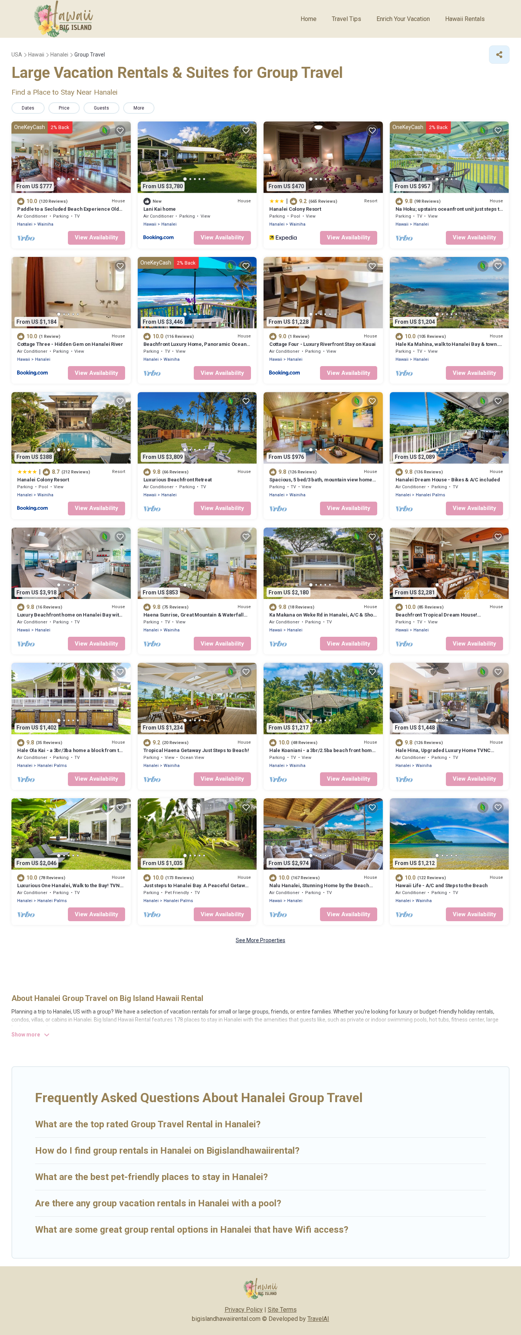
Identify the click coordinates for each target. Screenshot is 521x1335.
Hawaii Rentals (465, 19)
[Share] (499, 54)
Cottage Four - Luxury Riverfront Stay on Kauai (322, 344)
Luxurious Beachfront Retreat (177, 480)
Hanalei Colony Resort (295, 209)
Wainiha (45, 224)
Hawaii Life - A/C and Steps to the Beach (442, 885)
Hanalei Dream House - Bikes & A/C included (448, 480)
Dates (28, 108)
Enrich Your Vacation (403, 19)
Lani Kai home (159, 209)
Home (309, 19)
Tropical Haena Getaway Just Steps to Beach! (196, 750)
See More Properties (260, 940)
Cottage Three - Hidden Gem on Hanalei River (70, 344)
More (138, 108)
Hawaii (149, 224)
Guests (101, 108)
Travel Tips (346, 19)
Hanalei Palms (430, 494)
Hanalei (24, 224)
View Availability (96, 237)
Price (64, 108)
